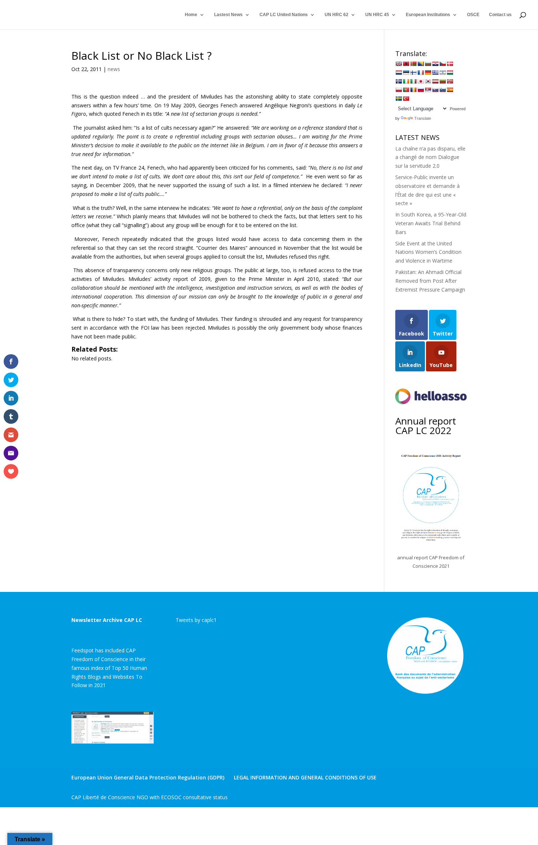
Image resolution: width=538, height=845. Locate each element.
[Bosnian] (420, 64)
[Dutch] (398, 72)
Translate (422, 118)
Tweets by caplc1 (196, 619)
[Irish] (406, 81)
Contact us (500, 14)
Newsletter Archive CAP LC (106, 619)
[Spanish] (450, 90)
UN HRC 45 (377, 14)
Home (191, 14)
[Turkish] (406, 98)
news (114, 69)
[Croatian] (435, 64)
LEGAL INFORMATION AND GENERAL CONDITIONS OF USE (305, 777)
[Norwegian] (450, 81)
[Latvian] (435, 81)
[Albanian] (406, 64)
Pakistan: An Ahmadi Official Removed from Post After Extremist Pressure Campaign (430, 280)
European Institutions (428, 14)
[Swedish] (398, 98)
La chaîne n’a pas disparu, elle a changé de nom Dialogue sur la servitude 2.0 (430, 157)
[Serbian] (428, 90)
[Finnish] (413, 72)
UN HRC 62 (336, 14)
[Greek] (435, 72)
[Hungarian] (450, 72)
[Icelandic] (398, 81)
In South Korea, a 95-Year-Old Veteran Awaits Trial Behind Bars (430, 223)
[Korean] (428, 81)
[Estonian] (406, 72)
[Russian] (420, 90)
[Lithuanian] (442, 81)
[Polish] (398, 90)
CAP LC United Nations (283, 14)
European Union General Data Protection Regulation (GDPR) (147, 777)
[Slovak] (435, 90)
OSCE (473, 14)
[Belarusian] (413, 64)
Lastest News (228, 14)
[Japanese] (420, 81)
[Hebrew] (442, 72)
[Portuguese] (406, 90)
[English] (398, 64)
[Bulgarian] (428, 64)
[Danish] (450, 64)
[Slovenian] (442, 90)
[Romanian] (413, 90)
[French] (420, 72)
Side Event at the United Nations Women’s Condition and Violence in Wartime (428, 252)
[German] (428, 72)
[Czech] (442, 64)
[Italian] (413, 81)
